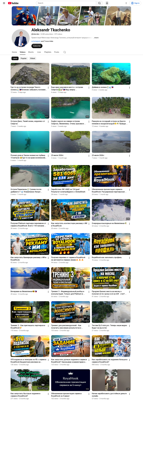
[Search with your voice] (107, 3)
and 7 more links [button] (47, 41)
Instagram (37, 41)
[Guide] (4, 3)
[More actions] (48, 87)
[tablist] (71, 52)
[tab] (14, 52)
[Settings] (126, 3)
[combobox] (66, 3)
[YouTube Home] (13, 3)
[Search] (99, 3)
